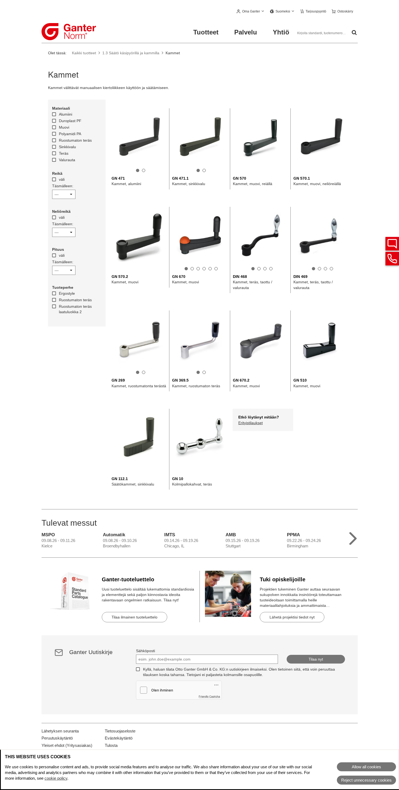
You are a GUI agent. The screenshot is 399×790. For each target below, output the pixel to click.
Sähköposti (145, 651)
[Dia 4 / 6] (204, 268)
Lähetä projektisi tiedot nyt (292, 617)
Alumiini (65, 114)
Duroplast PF (70, 121)
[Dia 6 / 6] (216, 268)
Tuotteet (205, 32)
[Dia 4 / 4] (271, 268)
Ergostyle (67, 293)
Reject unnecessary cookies (366, 780)
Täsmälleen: (62, 186)
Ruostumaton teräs (75, 140)
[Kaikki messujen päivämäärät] (353, 537)
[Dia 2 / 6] (192, 268)
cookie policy (56, 778)
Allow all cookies (366, 766)
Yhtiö (281, 32)
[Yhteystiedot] (392, 258)
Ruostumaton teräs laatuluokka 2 (75, 309)
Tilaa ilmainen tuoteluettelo (134, 617)
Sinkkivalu (67, 147)
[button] (251, 11)
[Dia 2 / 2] (143, 170)
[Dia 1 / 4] (253, 268)
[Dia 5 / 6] (210, 268)
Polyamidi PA (70, 134)
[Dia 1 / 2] (137, 170)
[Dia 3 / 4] (265, 268)
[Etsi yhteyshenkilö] (392, 243)
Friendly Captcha (209, 696)
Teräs (63, 153)
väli (62, 179)
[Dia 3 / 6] (198, 268)
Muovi (64, 127)
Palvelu (245, 32)
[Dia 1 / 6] (186, 268)
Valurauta (67, 160)
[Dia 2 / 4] (259, 268)
